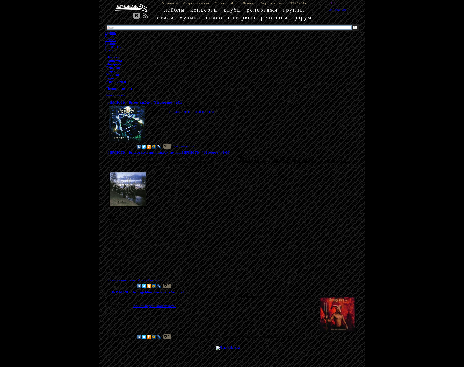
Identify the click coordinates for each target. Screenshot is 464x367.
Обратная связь (273, 3)
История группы (119, 88)
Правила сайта (226, 3)
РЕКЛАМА (298, 3)
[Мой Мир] (154, 147)
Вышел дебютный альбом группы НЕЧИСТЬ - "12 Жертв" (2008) (180, 152)
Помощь (249, 3)
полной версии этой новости (154, 306)
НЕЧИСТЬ (113, 47)
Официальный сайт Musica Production (135, 280)
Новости (111, 50)
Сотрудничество (196, 3)
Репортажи (114, 67)
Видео (110, 78)
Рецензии (113, 71)
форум (302, 17)
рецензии (274, 17)
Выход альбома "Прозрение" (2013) (156, 102)
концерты (204, 10)
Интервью (114, 64)
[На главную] (131, 8)
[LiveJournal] (159, 147)
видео (214, 17)
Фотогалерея (116, 81)
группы (293, 10)
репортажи (262, 10)
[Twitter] (143, 147)
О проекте (170, 3)
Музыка (112, 74)
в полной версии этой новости (191, 112)
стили (165, 17)
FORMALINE (118, 292)
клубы (232, 10)
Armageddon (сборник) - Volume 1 (159, 292)
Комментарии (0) (185, 146)
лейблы (174, 10)
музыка (190, 17)
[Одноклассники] (149, 147)
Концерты (114, 61)
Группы (110, 43)
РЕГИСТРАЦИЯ (334, 10)
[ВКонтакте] (138, 147)
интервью (242, 17)
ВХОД (334, 3)
